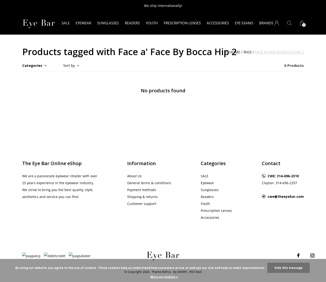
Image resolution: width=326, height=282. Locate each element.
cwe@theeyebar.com (286, 196)
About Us (134, 176)
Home (234, 52)
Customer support (141, 203)
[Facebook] (298, 255)
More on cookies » (164, 277)
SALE (66, 23)
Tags (247, 52)
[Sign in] (277, 23)
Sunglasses (108, 23)
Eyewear (83, 23)
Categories (32, 65)
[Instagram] (312, 255)
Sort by (69, 65)
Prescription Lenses (182, 23)
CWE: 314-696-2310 (283, 176)
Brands (266, 23)
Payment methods (141, 190)
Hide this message (288, 268)
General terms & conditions (149, 183)
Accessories (218, 23)
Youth (152, 23)
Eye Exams (244, 23)
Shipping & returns (142, 196)
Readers (132, 23)
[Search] (289, 23)
